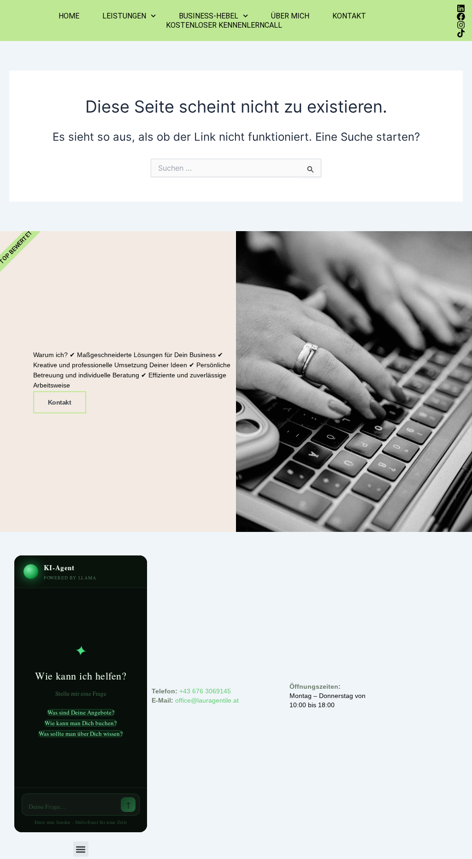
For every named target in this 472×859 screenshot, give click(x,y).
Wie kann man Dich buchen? (81, 723)
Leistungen (124, 16)
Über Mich (290, 16)
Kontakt (349, 16)
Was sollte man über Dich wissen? (81, 733)
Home (69, 16)
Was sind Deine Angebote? (80, 712)
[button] (80, 849)
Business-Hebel (208, 16)
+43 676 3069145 (205, 691)
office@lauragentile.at (208, 700)
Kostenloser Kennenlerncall (224, 25)
